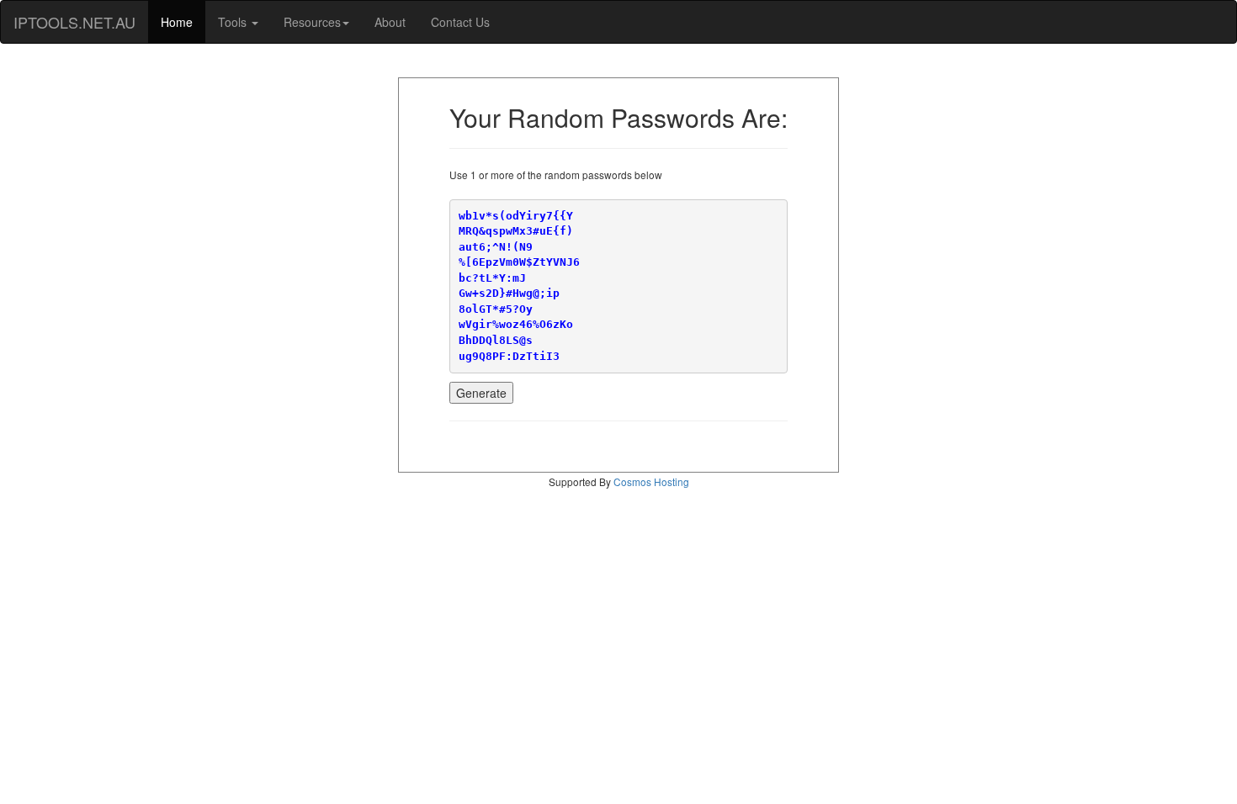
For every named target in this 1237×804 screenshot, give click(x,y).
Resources (312, 21)
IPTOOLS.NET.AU (74, 22)
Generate (481, 392)
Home (177, 21)
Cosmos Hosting (651, 481)
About (390, 21)
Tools (234, 21)
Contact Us (460, 21)
